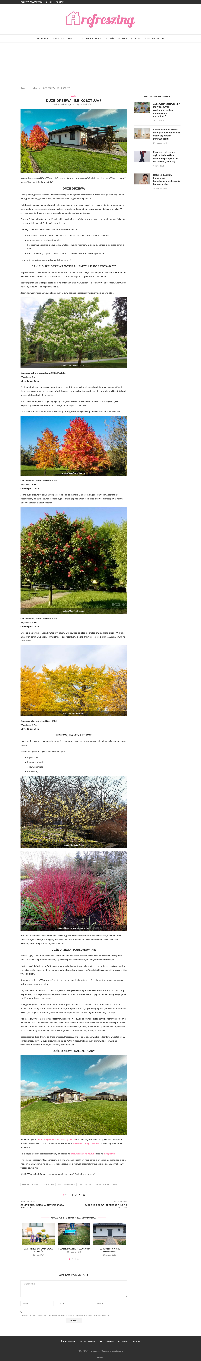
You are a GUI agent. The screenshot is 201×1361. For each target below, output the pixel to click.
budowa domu (152, 38)
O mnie (49, 2)
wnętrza (57, 38)
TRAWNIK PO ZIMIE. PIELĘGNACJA (74, 1249)
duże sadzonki (85, 1184)
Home (23, 88)
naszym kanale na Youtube (83, 1154)
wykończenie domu (116, 38)
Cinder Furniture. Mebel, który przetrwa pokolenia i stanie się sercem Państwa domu (166, 134)
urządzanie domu (92, 38)
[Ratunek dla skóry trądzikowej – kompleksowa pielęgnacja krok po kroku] (142, 178)
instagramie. (109, 1154)
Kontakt (60, 2)
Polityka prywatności (32, 2)
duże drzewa (48, 1184)
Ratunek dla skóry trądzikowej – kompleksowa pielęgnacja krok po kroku (166, 179)
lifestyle (73, 38)
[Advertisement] (100, 63)
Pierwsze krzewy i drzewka (86, 1143)
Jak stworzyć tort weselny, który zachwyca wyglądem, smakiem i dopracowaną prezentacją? (166, 110)
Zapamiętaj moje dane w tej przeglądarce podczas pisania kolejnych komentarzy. (65, 1315)
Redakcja (67, 104)
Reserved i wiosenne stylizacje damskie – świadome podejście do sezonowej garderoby (165, 157)
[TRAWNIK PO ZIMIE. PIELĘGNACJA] (74, 1234)
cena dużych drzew (30, 1184)
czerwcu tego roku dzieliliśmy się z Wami (56, 1139)
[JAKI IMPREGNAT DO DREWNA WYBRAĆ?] (38, 1234)
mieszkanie (42, 38)
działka (135, 38)
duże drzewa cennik (66, 1184)
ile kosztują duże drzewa (106, 1184)
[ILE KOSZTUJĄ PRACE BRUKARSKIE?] (109, 1234)
